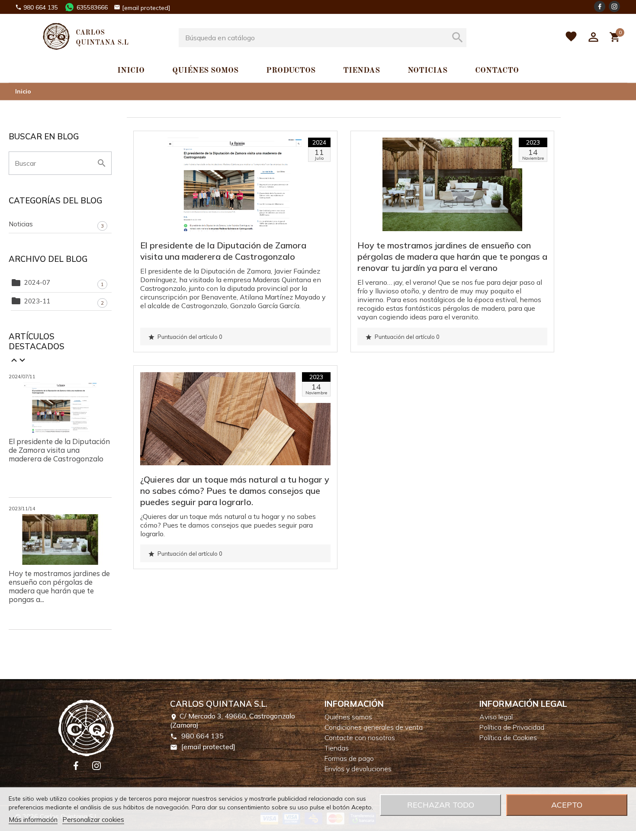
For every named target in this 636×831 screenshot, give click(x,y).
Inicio (131, 70)
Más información (33, 819)
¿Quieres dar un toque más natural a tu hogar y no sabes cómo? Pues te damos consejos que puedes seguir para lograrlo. (234, 490)
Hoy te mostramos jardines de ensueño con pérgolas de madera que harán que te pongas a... (59, 586)
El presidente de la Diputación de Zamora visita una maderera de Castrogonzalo (59, 450)
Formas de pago (349, 758)
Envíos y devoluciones (358, 768)
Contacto (497, 70)
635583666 (92, 7)
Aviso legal (496, 716)
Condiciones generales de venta (373, 727)
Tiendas (361, 70)
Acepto (566, 805)
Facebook (599, 6)
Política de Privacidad (511, 727)
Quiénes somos (205, 70)
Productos (290, 70)
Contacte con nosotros (359, 737)
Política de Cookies (508, 737)
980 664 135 (40, 7)
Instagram (614, 6)
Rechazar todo (440, 805)
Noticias (427, 70)
